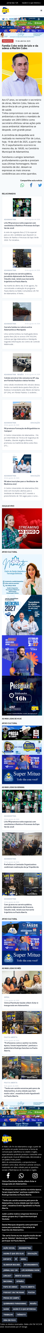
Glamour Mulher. (11, 1264)
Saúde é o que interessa (31, 3)
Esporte (7, 1259)
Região (33, 1303)
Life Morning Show (30, 1270)
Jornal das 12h (12, 3)
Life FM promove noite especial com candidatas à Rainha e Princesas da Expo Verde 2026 (21, 225)
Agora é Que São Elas (13, 1253)
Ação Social (9, 1248)
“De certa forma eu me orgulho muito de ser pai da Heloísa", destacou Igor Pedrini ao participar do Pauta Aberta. (21, 1238)
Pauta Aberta (27, 1287)
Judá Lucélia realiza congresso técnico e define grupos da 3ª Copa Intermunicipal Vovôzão (20, 1216)
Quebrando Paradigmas (14, 1303)
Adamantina (7, 41)
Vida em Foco (9, 1320)
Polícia (31, 1292)
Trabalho (8, 1314)
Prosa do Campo (11, 1298)
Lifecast (7, 1276)
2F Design (23, 1327)
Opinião (20, 1281)
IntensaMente (31, 1264)
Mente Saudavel (23, 1276)
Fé (16, 1259)
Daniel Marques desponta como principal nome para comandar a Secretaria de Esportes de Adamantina (20, 1227)
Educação (32, 1253)
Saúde (6, 1309)
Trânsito (21, 1314)
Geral (23, 1259)
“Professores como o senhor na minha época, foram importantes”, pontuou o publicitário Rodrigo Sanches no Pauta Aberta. (21, 1192)
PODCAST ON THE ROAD (13, 1292)
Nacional (7, 1281)
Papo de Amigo (10, 1287)
